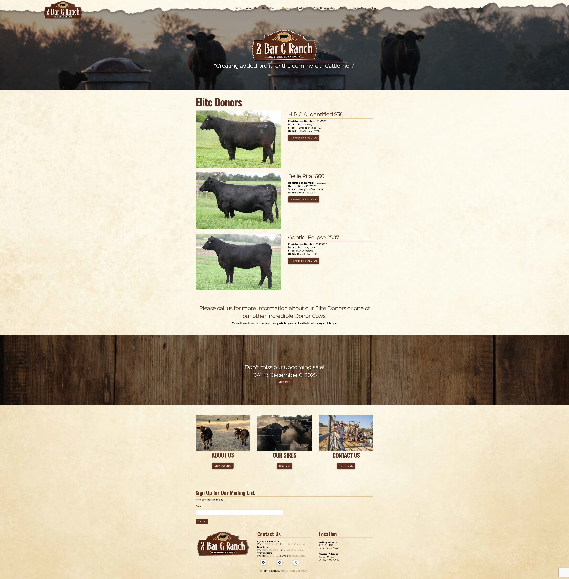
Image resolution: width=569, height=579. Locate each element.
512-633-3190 (271, 544)
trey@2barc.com (297, 556)
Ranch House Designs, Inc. (295, 571)
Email (199, 506)
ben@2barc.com (295, 550)
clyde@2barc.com (296, 544)
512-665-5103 (271, 550)
